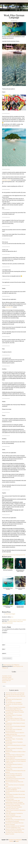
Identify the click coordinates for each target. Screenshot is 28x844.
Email (3, 649)
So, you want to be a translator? (13, 702)
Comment (4, 632)
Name (3, 644)
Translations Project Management (15, 839)
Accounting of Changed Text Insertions (15, 707)
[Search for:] (14, 686)
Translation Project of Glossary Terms (15, 754)
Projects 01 (14, 20)
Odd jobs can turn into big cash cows (15, 694)
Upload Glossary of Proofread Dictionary (16, 759)
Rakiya (16, 841)
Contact (4, 682)
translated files (9, 307)
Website (4, 653)
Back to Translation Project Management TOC (14, 554)
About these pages (6, 677)
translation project (6, 180)
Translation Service (7, 675)
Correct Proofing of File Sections (14, 773)
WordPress (11, 841)
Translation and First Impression (14, 699)
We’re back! (9, 700)
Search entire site (6, 680)
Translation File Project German (18, 619)
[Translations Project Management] (14, 10)
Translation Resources (7, 679)
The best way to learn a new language (15, 692)
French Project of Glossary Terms (14, 718)
